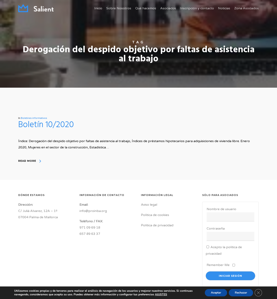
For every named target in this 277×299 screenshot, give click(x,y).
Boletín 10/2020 (46, 125)
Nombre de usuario (221, 209)
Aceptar (216, 293)
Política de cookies (155, 215)
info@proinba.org (93, 211)
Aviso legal (149, 205)
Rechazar (241, 293)
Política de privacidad (157, 225)
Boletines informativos (34, 118)
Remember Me (218, 265)
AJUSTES (161, 294)
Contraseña (216, 229)
